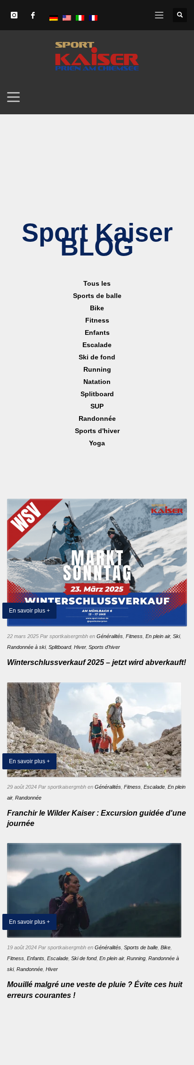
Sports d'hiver (104, 647)
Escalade (154, 787)
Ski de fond (84, 958)
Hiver (80, 647)
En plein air (158, 636)
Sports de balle (141, 947)
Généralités (110, 636)
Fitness (134, 636)
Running (136, 958)
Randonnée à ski (26, 647)
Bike (165, 947)
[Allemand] (53, 17)
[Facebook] (33, 15)
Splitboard (59, 647)
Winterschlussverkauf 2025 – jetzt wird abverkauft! (96, 662)
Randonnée (28, 798)
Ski (176, 636)
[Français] (93, 17)
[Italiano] (80, 17)
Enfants (35, 958)
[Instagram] (14, 15)
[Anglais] (67, 17)
